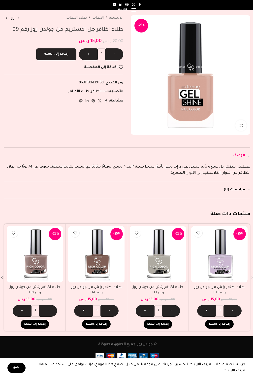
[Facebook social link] (140, 5)
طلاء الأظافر (76, 18)
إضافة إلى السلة (56, 54)
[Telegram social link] (114, 5)
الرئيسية (116, 18)
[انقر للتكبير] (241, 125)
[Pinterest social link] (93, 101)
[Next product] (7, 18)
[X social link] (99, 101)
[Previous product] (19, 18)
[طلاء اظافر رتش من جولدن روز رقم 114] (96, 254)
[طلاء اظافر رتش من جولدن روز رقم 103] (219, 254)
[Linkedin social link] (87, 101)
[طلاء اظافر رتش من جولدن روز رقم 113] (158, 254)
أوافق (16, 368)
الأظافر (98, 18)
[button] (219, 324)
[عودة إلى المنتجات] (13, 18)
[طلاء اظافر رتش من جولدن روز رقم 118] (35, 254)
